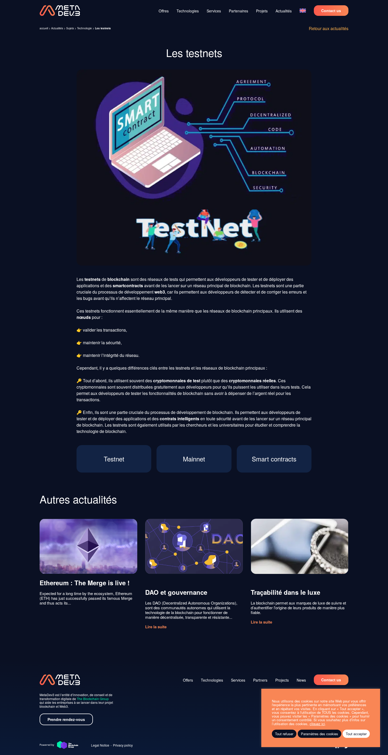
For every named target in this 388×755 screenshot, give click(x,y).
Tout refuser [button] (284, 733)
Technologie (84, 28)
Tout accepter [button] (356, 733)
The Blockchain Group (93, 698)
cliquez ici (317, 724)
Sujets (70, 28)
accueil (44, 28)
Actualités (57, 28)
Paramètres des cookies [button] (319, 733)
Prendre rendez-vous (66, 719)
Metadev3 (60, 10)
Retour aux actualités (328, 28)
